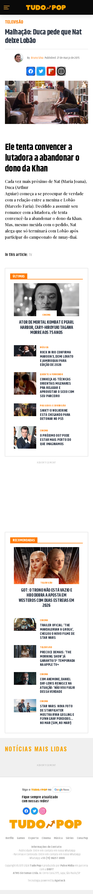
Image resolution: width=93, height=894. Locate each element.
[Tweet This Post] (40, 71)
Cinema (46, 838)
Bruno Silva (37, 57)
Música (58, 838)
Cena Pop (82, 838)
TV (30, 255)
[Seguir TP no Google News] (46, 793)
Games (21, 838)
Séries (70, 838)
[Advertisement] (46, 496)
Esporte (33, 838)
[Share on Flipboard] (51, 71)
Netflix (9, 838)
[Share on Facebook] (30, 71)
